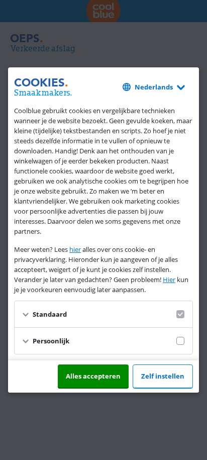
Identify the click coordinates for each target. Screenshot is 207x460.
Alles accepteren (93, 376)
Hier (169, 279)
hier (75, 249)
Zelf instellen (162, 376)
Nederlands (154, 86)
